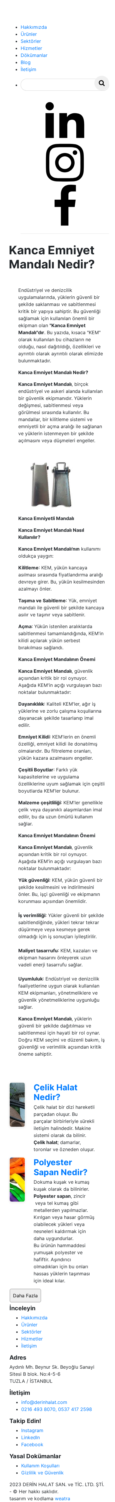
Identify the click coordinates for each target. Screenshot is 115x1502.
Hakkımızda (34, 1318)
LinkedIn (30, 1437)
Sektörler (31, 1332)
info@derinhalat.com (44, 1402)
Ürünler (29, 1325)
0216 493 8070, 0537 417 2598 (56, 1409)
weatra (62, 1498)
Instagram (32, 1430)
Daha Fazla (25, 1296)
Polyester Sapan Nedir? (61, 1167)
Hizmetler (32, 1339)
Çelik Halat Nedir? (56, 1092)
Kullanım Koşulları (40, 1466)
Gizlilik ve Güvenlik (42, 1473)
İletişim (29, 1346)
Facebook (32, 1444)
